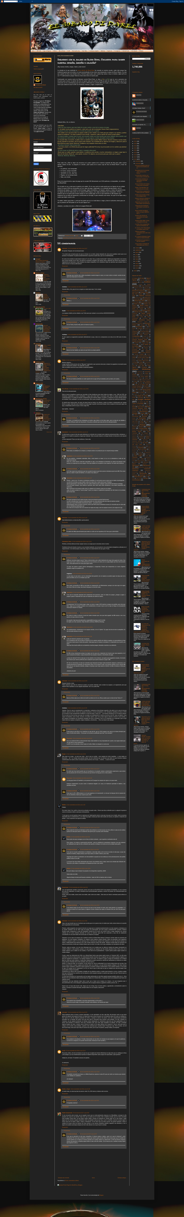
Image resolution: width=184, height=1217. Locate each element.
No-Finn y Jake (47, 308)
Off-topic (139, 419)
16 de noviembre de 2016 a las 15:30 (89, 998)
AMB (141, 282)
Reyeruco (69, 738)
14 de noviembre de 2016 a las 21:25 (77, 517)
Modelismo (134, 411)
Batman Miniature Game (141, 320)
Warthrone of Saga (145, 475)
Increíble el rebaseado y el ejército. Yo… (136, 124)
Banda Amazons (139, 297)
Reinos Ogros (145, 430)
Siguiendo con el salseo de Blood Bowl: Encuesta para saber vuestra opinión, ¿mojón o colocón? (142, 546)
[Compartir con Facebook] (90, 236)
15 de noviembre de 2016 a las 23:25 (82, 778)
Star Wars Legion (137, 444)
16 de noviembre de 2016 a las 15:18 (89, 497)
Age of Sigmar (47, 51)
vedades (148, 460)
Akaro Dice (142, 280)
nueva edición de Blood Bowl (86, 70)
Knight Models (144, 399)
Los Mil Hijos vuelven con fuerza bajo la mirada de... (142, 176)
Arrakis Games (139, 289)
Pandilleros (142, 422)
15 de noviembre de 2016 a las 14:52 (77, 921)
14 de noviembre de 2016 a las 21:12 (78, 432)
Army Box (146, 287)
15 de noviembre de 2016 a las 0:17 (82, 478)
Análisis (147, 282)
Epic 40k (145, 349)
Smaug (141, 438)
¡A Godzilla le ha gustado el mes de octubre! (142, 240)
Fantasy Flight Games (143, 360)
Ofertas (134, 419)
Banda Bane (137, 299)
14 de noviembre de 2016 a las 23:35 (83, 456)
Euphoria (109, 51)
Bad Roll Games (137, 294)
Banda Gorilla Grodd (145, 302)
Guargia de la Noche (145, 379)
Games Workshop (78, 238)
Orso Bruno (65, 389)
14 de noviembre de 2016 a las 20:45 (78, 389)
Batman (103, 51)
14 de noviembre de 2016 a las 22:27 (89, 768)
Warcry (134, 463)
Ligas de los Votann (137, 405)
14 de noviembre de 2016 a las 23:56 (89, 602)
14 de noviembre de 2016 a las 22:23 (89, 529)
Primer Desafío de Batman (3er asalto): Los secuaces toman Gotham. (146, 594)
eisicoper (64, 1012)
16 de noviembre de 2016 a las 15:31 (89, 1036)
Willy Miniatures (139, 476)
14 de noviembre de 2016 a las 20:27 (76, 360)
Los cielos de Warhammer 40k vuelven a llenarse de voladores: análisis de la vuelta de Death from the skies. (142, 628)
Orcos (141, 421)
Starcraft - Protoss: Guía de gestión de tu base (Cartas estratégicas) (47, 328)
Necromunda (135, 416)
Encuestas (71, 238)
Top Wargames (147, 452)
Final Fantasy (147, 362)
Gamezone (139, 371)
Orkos (147, 421)
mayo (136, 259)
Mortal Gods (125, 51)
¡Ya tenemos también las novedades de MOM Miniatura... (141, 180)
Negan (64, 754)
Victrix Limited (137, 462)
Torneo (141, 454)
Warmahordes (143, 473)
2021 (135, 148)
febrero (137, 265)
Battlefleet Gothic (142, 321)
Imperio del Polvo (139, 391)
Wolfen (64, 804)
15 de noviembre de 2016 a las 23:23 (82, 738)
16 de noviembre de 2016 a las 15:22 (89, 650)
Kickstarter (140, 397)
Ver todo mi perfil (38, 87)
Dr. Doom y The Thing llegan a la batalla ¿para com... (142, 228)
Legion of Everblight (137, 403)
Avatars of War (144, 292)
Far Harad (134, 362)
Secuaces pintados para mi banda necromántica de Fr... (142, 167)
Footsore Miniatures (139, 363)
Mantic (133, 406)
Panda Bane (135, 422)
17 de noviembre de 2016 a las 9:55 (89, 849)
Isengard (148, 392)
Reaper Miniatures (136, 430)
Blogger (101, 1195)
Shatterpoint (141, 436)
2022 (135, 146)
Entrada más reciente (63, 1177)
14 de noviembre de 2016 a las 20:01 (76, 310)
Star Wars (84, 51)
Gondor (134, 375)
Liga (148, 403)
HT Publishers (147, 387)
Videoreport (146, 462)
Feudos (141, 362)
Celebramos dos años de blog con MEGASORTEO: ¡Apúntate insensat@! (146, 493)
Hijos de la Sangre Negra (141, 384)
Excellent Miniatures (145, 352)
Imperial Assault (146, 389)
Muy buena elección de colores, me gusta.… (137, 100)
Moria (149, 413)
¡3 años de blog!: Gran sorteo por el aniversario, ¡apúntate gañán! (146, 528)
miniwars (38, 413)
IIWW (139, 389)
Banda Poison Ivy (139, 312)
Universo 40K (39, 383)
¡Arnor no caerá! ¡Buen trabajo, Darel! (135, 108)
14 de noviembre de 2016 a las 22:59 (89, 583)
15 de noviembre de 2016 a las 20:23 (77, 1012)
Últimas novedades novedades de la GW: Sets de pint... (142, 233)
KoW (68, 51)
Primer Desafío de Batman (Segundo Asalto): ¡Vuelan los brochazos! (146, 578)
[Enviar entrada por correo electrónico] (81, 235)
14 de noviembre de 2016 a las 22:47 (89, 558)
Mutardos (146, 414)
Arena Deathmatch (145, 285)
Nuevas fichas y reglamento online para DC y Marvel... (142, 192)
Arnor (133, 289)
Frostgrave (117, 51)
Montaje (134, 413)
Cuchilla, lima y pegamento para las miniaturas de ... (142, 225)
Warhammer (136, 465)
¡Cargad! (38, 259)
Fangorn (134, 360)
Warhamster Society (41, 398)
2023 (135, 143)
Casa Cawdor (145, 329)
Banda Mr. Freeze (137, 308)
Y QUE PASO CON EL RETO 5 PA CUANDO (137, 133)
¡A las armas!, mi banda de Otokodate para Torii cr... (142, 244)
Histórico (146, 386)
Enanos (146, 347)
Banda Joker (137, 303)
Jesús (63, 1050)
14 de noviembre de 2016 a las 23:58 (89, 613)
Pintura (141, 51)
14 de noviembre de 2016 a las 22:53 (82, 573)
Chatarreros (135, 331)
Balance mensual (144, 295)
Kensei (133, 397)
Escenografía (135, 351)
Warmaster (134, 475)
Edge (139, 344)
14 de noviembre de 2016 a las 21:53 (77, 681)
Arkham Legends (138, 287)
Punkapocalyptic (94, 51)
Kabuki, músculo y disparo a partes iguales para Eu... (142, 199)
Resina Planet (136, 431)
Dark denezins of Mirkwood (139, 338)
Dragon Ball (147, 341)
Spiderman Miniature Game (139, 441)
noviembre (138, 163)
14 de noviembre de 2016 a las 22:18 (89, 273)
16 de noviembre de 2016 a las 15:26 (89, 791)
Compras (134, 333)
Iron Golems (142, 392)
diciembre (138, 161)
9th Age (142, 278)
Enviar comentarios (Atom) (72, 1180)
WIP (147, 476)
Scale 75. (134, 436)
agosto (137, 252)
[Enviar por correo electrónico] (85, 236)
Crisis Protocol (144, 334)
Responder (65, 266)
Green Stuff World (137, 378)
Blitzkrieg (143, 325)
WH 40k (39, 51)
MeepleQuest (135, 409)
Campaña (140, 328)
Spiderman (145, 439)
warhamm (144, 463)
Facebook (146, 359)
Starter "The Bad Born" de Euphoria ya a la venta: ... (142, 188)
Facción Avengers (139, 354)
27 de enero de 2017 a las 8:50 (81, 1113)
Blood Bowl (62, 51)
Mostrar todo (49, 432)
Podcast (134, 426)
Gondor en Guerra (144, 374)
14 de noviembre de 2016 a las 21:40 (82, 541)
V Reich (142, 458)
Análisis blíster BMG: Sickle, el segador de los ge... (142, 221)
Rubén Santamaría (67, 1113)
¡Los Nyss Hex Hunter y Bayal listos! (145, 645)
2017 (135, 157)
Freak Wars (141, 365)
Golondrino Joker (66, 541)
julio (136, 254)
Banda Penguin (146, 310)
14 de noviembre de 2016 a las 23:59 (89, 468)
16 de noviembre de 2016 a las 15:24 (89, 905)
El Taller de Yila (145, 346)
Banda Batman (146, 299)
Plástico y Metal (40, 273)
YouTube (145, 478)
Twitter (147, 455)
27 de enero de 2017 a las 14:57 (88, 1134)
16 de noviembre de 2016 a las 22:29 (80, 1089)
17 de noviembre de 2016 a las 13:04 (80, 868)
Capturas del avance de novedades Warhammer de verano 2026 (47, 417)
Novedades (142, 418)
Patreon (148, 422)
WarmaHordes (76, 51)
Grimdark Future (135, 379)
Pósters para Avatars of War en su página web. (142, 195)
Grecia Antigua (144, 376)
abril (136, 261)
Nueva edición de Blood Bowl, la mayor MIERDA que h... (142, 212)
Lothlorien (146, 405)
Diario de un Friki (40, 307)
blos (146, 326)
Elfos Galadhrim (136, 347)
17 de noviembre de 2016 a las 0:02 (80, 837)
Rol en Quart (146, 434)
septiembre (138, 250)
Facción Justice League (143, 357)
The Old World (143, 449)
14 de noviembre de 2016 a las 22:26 (89, 729)
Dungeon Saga (145, 342)
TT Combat (147, 454)
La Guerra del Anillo (143, 401)
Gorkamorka (135, 376)
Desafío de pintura (137, 341)
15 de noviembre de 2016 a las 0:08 (82, 636)
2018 (135, 154)
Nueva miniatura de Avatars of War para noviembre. (142, 184)
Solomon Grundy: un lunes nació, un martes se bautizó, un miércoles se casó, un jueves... (142, 739)
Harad (135, 381)
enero (137, 268)
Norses (133, 418)
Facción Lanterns (136, 359)
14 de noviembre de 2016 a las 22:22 (89, 448)
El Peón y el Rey (40, 362)
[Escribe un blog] (87, 236)
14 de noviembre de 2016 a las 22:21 (89, 418)
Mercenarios (145, 409)
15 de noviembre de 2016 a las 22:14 (75, 1050)
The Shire (141, 450)
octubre (137, 248)
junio (136, 256)
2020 (135, 150)
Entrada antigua (122, 1177)
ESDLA (55, 51)
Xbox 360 (138, 478)
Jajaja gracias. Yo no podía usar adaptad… (137, 116)
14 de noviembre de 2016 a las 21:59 (76, 754)
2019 (135, 152)
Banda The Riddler (144, 315)
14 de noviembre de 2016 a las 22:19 (89, 376)
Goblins (146, 373)
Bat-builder (145, 318)
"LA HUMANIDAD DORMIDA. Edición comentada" (47, 387)
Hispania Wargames (137, 386)
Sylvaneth (140, 447)
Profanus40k (39, 324)
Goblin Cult (139, 373)
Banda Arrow (147, 297)
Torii (135, 454)
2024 (135, 141)
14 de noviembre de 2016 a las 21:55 (77, 708)
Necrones (144, 416)
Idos (135, 389)
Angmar (140, 284)
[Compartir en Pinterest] (92, 236)
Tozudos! (38, 293)
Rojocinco (134, 434)
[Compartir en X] (89, 236)
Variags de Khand (141, 460)
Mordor (143, 413)
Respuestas (67, 269)
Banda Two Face (137, 316)
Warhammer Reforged (144, 467)
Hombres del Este (136, 387)
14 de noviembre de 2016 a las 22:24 (89, 695)
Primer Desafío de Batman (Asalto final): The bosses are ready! (146, 609)
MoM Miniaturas (143, 411)
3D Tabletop (135, 278)
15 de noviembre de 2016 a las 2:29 (75, 804)
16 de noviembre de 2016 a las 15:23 (89, 827)
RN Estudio (144, 433)
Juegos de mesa (142, 395)
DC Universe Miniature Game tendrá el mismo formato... (142, 237)
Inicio (33, 51)
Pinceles (136, 425)
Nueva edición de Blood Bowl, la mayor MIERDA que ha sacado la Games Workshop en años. (142, 510)
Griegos (146, 378)
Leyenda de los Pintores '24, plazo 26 (47, 402)
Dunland (134, 344)
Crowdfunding (136, 336)
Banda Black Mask (140, 300)
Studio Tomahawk (142, 446)
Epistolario (65, 432)
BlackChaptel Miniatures (137, 323)
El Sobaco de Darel (72, 273)
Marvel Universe (141, 406)
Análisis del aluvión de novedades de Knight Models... (141, 217)
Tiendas (139, 452)
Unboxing (134, 457)
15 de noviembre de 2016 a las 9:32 (78, 887)
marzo (137, 263)
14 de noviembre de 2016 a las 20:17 (77, 334)
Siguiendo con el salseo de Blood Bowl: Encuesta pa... (142, 202)
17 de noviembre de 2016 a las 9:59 (89, 1100)
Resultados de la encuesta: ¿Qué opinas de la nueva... (142, 172)
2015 (135, 270)
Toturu (64, 360)
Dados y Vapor (66, 1089)
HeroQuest (134, 51)
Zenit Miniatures (136, 480)
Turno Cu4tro (138, 455)
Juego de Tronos (138, 394)
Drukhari (137, 342)
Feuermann (65, 887)
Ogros (144, 419)
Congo (141, 333)
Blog (149, 325)
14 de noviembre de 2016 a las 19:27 (77, 248)
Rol (139, 434)
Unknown (64, 248)
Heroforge (140, 382)
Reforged (38, 343)
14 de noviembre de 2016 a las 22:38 (89, 347)
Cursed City (146, 336)
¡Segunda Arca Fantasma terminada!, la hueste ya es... (142, 207)
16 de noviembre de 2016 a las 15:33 (89, 1071)
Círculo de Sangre (144, 331)
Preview (141, 426)
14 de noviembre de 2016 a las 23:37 (83, 592)
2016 (135, 159)
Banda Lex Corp (144, 307)
